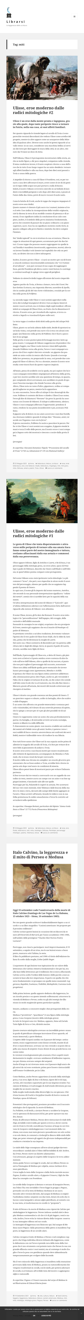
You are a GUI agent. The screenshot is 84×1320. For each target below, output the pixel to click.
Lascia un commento (54, 468)
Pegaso (39, 1300)
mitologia (38, 830)
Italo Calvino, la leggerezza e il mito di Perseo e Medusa (40, 854)
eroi (23, 466)
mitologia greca (30, 1300)
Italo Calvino (62, 1296)
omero (26, 468)
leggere (16, 1298)
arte (40, 1296)
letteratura (41, 463)
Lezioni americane (49, 1298)
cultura (46, 1296)
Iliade (37, 466)
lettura (48, 463)
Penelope (52, 830)
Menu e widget (75, 19)
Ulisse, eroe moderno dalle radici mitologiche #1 (38, 533)
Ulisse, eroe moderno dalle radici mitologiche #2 (38, 110)
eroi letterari (30, 466)
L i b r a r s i (15, 21)
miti (58, 466)
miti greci (64, 466)
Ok (34, 1315)
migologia (53, 466)
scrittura (55, 463)
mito (14, 468)
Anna (32, 463)
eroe (63, 463)
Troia (36, 468)
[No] (81, 1313)
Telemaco (30, 833)
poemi (31, 468)
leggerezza (23, 1298)
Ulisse (41, 468)
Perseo (45, 1300)
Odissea (20, 468)
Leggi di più (46, 1315)
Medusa (60, 1298)
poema (23, 833)
